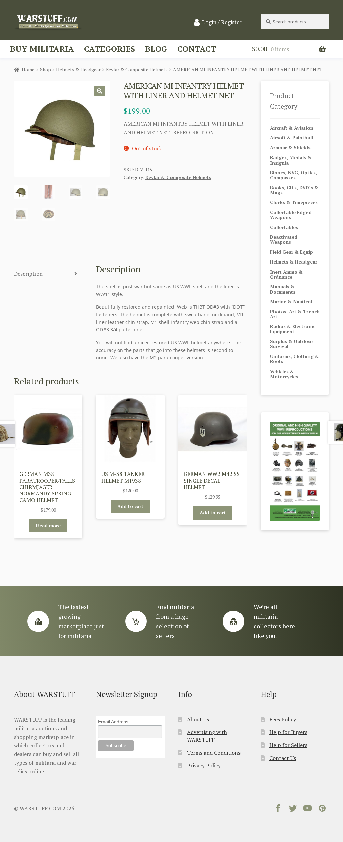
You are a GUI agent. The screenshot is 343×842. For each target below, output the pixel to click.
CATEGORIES (109, 48)
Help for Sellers (288, 745)
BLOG (156, 48)
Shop (45, 69)
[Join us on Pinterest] (322, 809)
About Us (198, 719)
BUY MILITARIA (42, 48)
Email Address (113, 721)
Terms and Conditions (214, 752)
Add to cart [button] (130, 506)
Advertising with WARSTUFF (207, 735)
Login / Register (222, 22)
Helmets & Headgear (78, 69)
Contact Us (282, 758)
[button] (99, 91)
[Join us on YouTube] (307, 809)
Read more (48, 525)
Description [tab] (28, 273)
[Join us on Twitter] (292, 809)
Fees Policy (282, 719)
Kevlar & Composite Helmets (137, 69)
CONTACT (196, 48)
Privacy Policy (204, 765)
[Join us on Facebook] (278, 809)
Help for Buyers (288, 732)
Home (28, 69)
